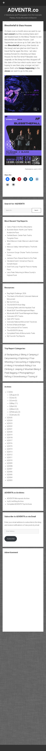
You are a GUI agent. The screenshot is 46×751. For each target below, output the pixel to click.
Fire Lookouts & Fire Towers (17, 328)
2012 (10, 455)
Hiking (9, 365)
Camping (33, 354)
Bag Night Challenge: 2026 (16, 293)
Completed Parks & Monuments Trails (21, 333)
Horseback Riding (22, 365)
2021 (10, 429)
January (15, 415)
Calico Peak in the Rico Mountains (19, 227)
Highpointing (34, 362)
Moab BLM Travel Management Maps (21, 310)
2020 (10, 432)
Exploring (23, 358)
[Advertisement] (23, 592)
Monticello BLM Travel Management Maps (22, 313)
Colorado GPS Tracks (15, 316)
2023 (10, 423)
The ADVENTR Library (15, 330)
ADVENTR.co (23, 10)
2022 (10, 426)
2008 (10, 466)
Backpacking (13, 354)
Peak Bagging (10, 373)
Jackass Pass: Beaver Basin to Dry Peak (22, 258)
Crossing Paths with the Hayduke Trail (21, 308)
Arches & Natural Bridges (16, 325)
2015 (10, 446)
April (14, 406)
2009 (10, 463)
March (14, 409)
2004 (10, 477)
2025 (10, 418)
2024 (10, 420)
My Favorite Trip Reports (16, 336)
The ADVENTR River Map (16, 305)
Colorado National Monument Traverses (22, 322)
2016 (10, 443)
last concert (9, 34)
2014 (10, 449)
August (15, 395)
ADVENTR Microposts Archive (18, 498)
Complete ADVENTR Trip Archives (19, 504)
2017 (10, 440)
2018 (10, 437)
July (14, 398)
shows (7, 71)
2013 (10, 452)
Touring (31, 376)
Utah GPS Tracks (13, 319)
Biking (23, 354)
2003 (10, 480)
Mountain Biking (32, 369)
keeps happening (26, 68)
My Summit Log (13, 302)
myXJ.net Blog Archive (15, 501)
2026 (11, 392)
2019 (10, 435)
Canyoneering (10, 358)
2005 (10, 475)
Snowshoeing (19, 376)
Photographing (26, 373)
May (14, 403)
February (15, 412)
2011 (10, 457)
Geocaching (20, 362)
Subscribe (11, 539)
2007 (10, 469)
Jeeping (18, 369)
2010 (10, 460)
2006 (10, 472)
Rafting (7, 376)
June (14, 400)
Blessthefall (13, 45)
